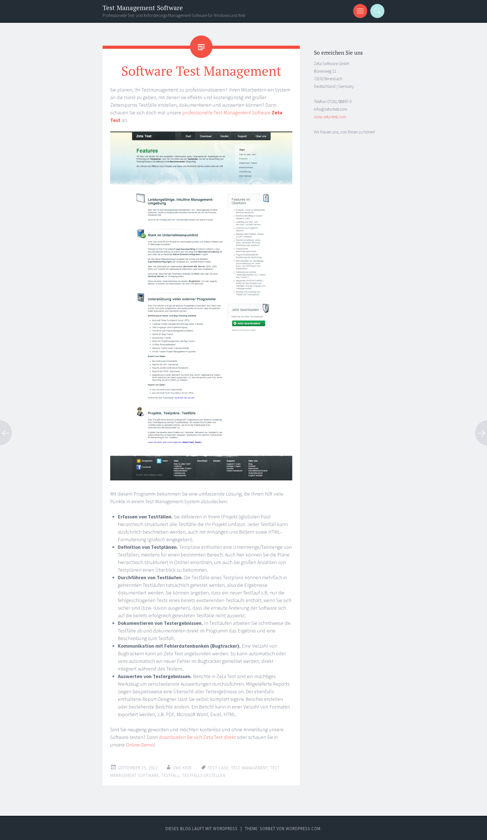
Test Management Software (143, 7)
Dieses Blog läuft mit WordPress (201, 828)
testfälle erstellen (203, 775)
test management (249, 767)
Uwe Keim (182, 767)
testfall (170, 775)
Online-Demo (140, 744)
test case (218, 767)
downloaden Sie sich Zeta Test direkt (197, 737)
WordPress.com (303, 828)
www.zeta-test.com (330, 116)
